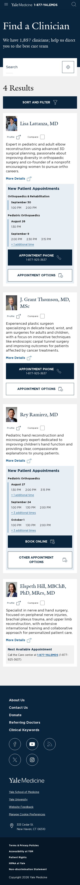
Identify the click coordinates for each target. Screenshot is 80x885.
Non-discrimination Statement (28, 869)
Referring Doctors (24, 722)
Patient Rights (18, 857)
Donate (15, 715)
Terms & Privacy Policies (24, 845)
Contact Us (18, 707)
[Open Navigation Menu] (6, 4)
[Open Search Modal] (74, 4)
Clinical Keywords (24, 730)
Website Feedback (21, 806)
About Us (17, 700)
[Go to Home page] (21, 5)
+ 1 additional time (22, 244)
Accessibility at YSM (21, 851)
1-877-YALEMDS (45, 5)
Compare (33, 137)
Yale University (18, 799)
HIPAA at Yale (17, 863)
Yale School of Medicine (24, 792)
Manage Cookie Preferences (27, 814)
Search (12, 67)
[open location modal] (68, 67)
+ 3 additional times (23, 512)
